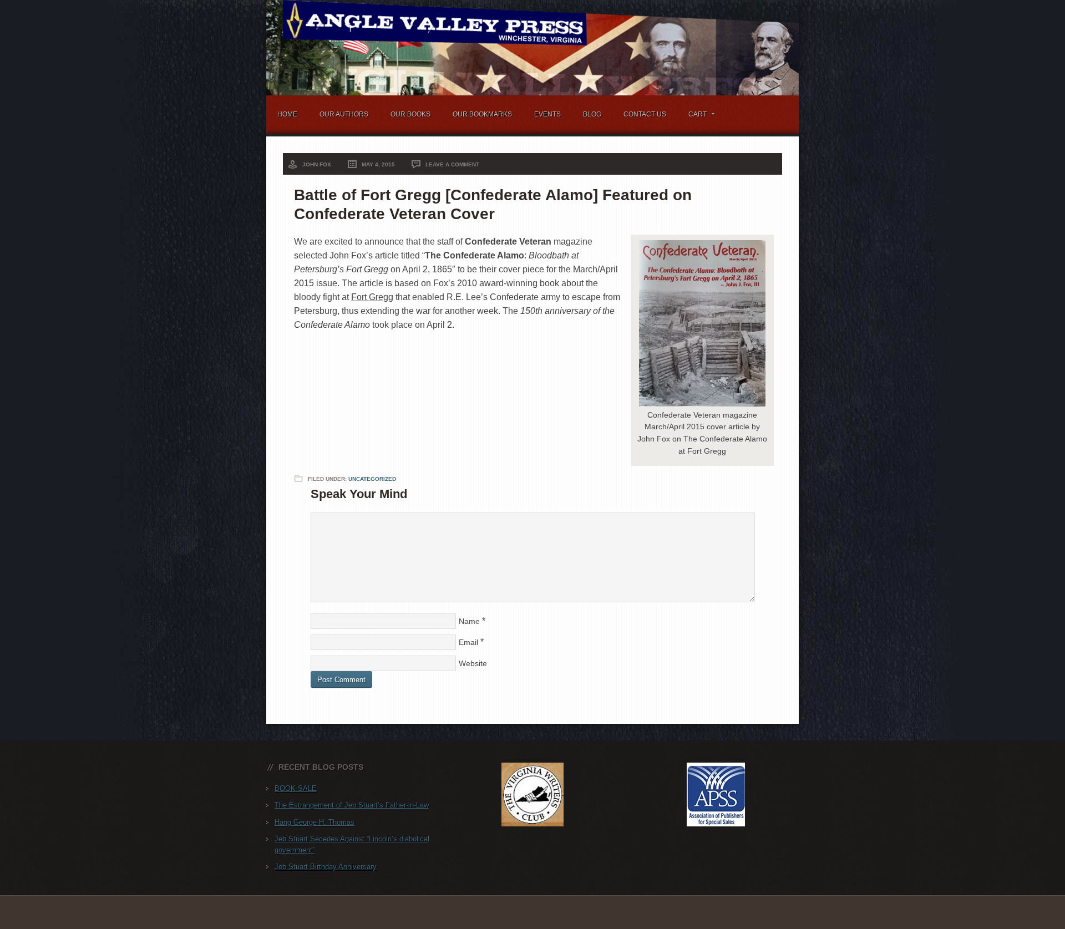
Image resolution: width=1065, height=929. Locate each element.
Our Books (410, 114)
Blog (592, 114)
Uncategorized (372, 479)
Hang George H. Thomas (314, 822)
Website (473, 663)
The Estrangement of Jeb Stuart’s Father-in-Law (352, 805)
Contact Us (644, 114)
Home (287, 114)
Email (468, 642)
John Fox (316, 164)
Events (547, 114)
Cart (692, 116)
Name (469, 621)
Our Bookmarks (482, 114)
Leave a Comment (452, 164)
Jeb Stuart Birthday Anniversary (326, 866)
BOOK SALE (296, 788)
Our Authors (344, 114)
